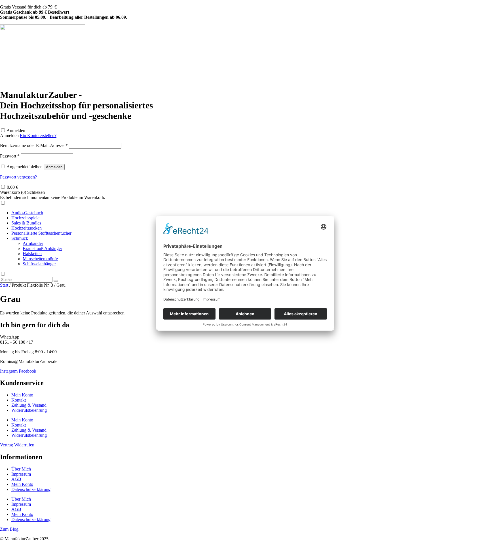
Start (4, 285)
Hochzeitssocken (26, 228)
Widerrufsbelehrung (29, 410)
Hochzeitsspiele (25, 217)
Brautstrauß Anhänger (42, 248)
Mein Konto (22, 394)
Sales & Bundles (26, 222)
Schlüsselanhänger (39, 263)
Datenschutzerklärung (30, 489)
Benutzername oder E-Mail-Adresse (34, 145)
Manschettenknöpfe (40, 258)
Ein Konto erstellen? (38, 135)
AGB (16, 479)
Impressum (21, 474)
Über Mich (21, 469)
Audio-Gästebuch (27, 212)
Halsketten (32, 253)
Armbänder (33, 243)
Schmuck (19, 238)
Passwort (10, 156)
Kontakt (18, 400)
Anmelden (16, 130)
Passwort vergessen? (18, 177)
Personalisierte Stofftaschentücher (41, 233)
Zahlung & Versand (29, 405)
